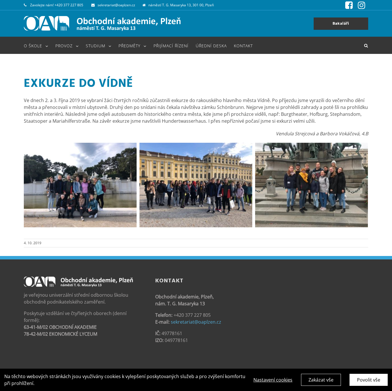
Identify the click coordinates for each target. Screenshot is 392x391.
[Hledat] (366, 45)
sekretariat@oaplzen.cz (116, 5)
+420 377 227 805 (69, 5)
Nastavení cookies (272, 380)
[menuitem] (39, 45)
